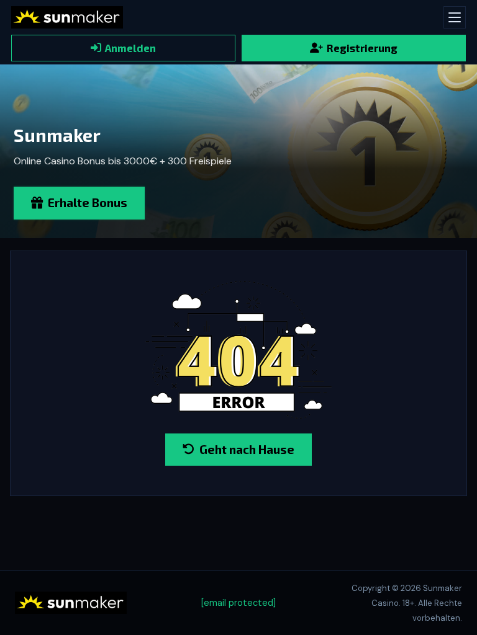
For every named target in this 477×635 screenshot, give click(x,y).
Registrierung (362, 48)
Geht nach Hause (246, 449)
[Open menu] (454, 17)
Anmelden (130, 48)
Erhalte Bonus (87, 202)
